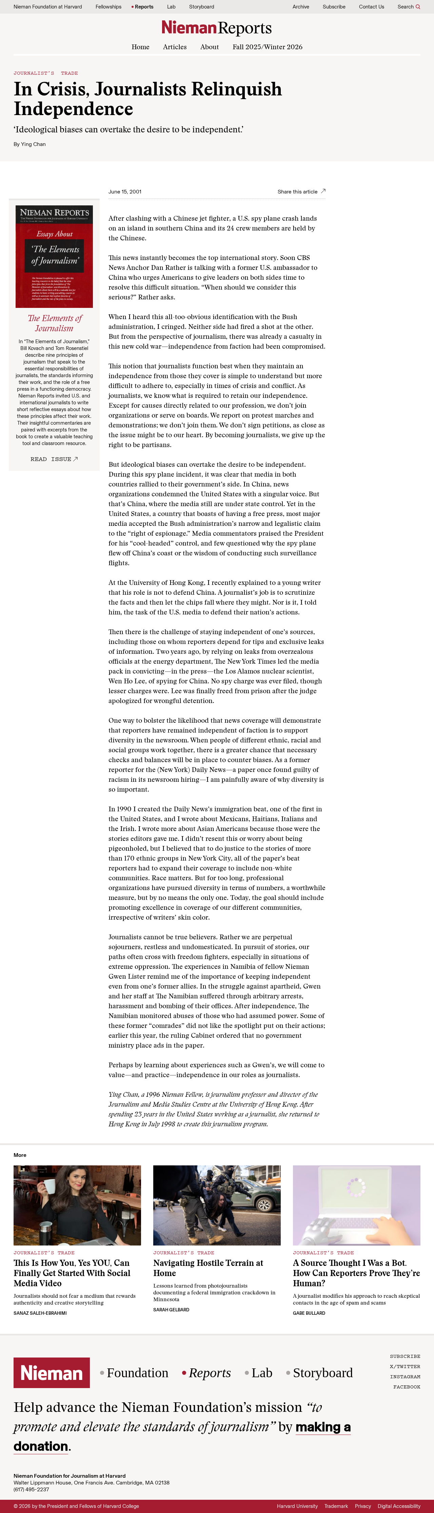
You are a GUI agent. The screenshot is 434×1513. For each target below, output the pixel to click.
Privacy (363, 1506)
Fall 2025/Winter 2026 (267, 47)
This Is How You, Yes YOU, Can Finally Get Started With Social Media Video (72, 1274)
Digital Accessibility (399, 1506)
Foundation (138, 1373)
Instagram (405, 1376)
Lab (171, 7)
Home (141, 47)
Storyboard (201, 7)
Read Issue (51, 458)
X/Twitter (405, 1366)
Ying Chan (33, 144)
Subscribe (334, 7)
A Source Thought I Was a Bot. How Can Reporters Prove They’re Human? (356, 1274)
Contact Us (371, 7)
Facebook (406, 1386)
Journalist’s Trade (46, 72)
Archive (301, 7)
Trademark (336, 1506)
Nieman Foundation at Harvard (48, 7)
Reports (144, 7)
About (209, 47)
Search (406, 7)
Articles (175, 47)
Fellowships (108, 7)
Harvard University (297, 1506)
